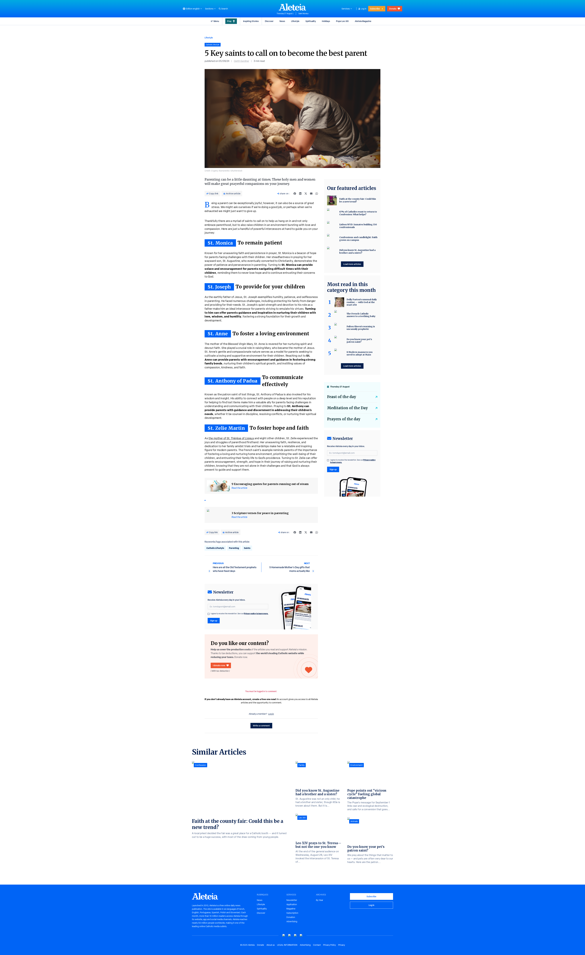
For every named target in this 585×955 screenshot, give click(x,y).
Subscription (292, 913)
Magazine (290, 908)
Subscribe (375, 8)
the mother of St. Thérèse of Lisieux (231, 438)
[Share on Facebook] (295, 193)
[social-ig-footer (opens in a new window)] (301, 935)
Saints (247, 548)
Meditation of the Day (347, 408)
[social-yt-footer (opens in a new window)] (283, 935)
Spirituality (310, 21)
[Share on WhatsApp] (317, 193)
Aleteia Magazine (363, 21)
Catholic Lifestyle (215, 548)
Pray (229, 21)
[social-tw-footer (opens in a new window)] (295, 935)
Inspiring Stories (251, 21)
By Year (319, 900)
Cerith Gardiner (241, 61)
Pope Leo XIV (342, 21)
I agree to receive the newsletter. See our (239, 613)
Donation (290, 917)
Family (302, 765)
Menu (216, 21)
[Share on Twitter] (306, 193)
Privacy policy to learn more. (256, 613)
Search (224, 8)
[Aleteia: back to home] (292, 7)
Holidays (326, 21)
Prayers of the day (343, 419)
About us (270, 945)
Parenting (234, 548)
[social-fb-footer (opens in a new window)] (289, 935)
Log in (363, 8)
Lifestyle (295, 21)
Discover (269, 21)
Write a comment (261, 725)
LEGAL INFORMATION (287, 945)
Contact (317, 945)
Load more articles (352, 264)
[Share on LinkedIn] (300, 193)
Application (291, 904)
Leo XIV (302, 817)
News (282, 21)
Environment (356, 765)
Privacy (341, 945)
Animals (354, 821)
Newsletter (291, 900)
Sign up (213, 620)
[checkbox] (208, 614)
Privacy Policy (329, 945)
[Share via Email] (311, 193)
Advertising (291, 921)
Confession (200, 765)
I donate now (219, 665)
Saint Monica (303, 13)
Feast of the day (341, 396)
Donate (392, 8)
